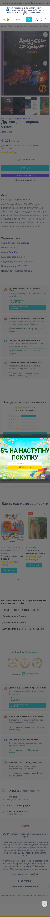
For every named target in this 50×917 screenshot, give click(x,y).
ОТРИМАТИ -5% (25, 467)
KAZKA (8, 19)
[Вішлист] (41, 19)
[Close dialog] (47, 439)
